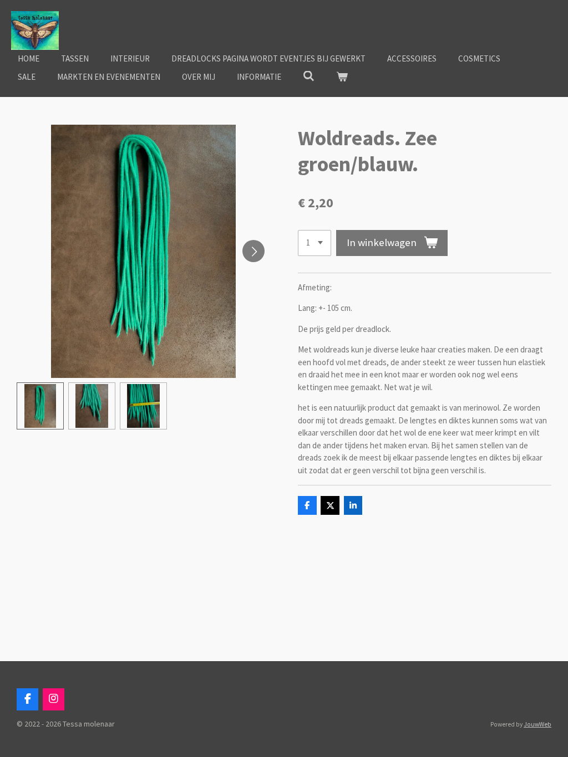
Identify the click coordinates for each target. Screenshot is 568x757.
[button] (40, 405)
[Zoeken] (308, 76)
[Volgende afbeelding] (253, 251)
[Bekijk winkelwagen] (341, 77)
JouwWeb (537, 724)
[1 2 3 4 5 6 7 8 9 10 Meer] (314, 243)
